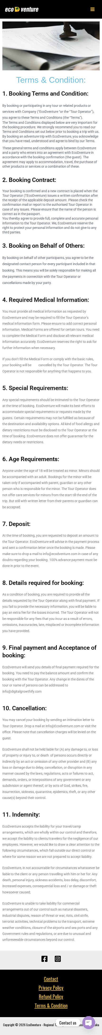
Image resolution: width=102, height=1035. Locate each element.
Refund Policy (51, 996)
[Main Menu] (92, 9)
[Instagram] (57, 958)
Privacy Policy (51, 987)
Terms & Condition (51, 1005)
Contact (51, 978)
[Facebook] (44, 958)
